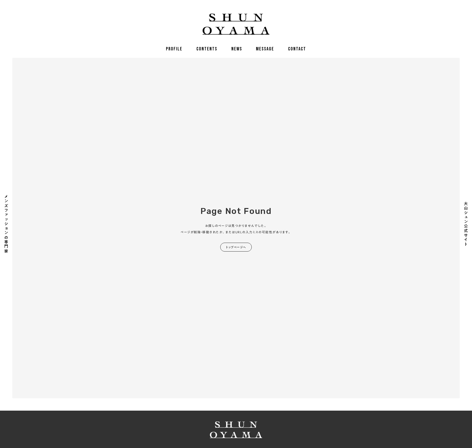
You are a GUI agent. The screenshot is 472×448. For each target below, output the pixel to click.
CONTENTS (206, 49)
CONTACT (297, 49)
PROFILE (174, 49)
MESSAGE (265, 49)
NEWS (236, 49)
